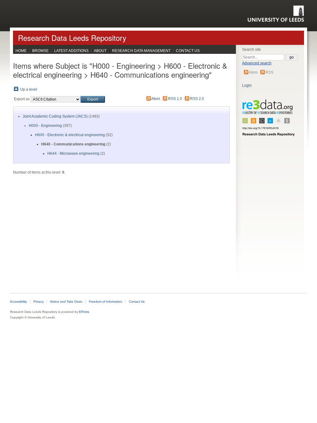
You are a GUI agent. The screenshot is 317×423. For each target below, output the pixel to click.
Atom (253, 72)
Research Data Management (141, 51)
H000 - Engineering (45, 125)
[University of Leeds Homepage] (275, 13)
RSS (269, 72)
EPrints (84, 311)
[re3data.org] (268, 120)
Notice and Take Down (66, 301)
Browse (40, 51)
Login (247, 85)
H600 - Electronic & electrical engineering (70, 135)
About (100, 51)
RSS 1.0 (175, 99)
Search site (251, 49)
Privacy (38, 301)
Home (21, 51)
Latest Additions (71, 51)
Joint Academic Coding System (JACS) (55, 116)
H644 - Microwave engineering (73, 153)
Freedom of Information (105, 301)
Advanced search (256, 63)
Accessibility (18, 301)
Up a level (28, 89)
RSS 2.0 (197, 99)
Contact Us (188, 51)
